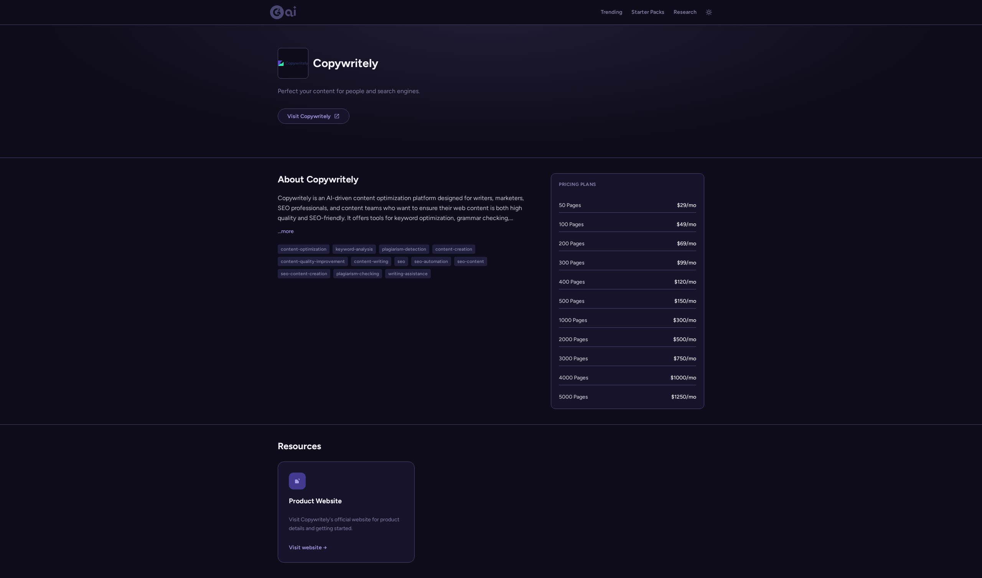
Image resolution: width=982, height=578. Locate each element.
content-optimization (303, 249)
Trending (611, 12)
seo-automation (431, 261)
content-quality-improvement (313, 261)
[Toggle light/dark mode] (709, 12)
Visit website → (308, 547)
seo (401, 261)
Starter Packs (647, 12)
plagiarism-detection (404, 249)
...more (286, 231)
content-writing (371, 261)
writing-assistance (408, 273)
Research (685, 12)
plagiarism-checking (357, 273)
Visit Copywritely (309, 116)
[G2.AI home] (283, 12)
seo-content (470, 261)
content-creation (453, 249)
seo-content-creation (304, 273)
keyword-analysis (354, 249)
